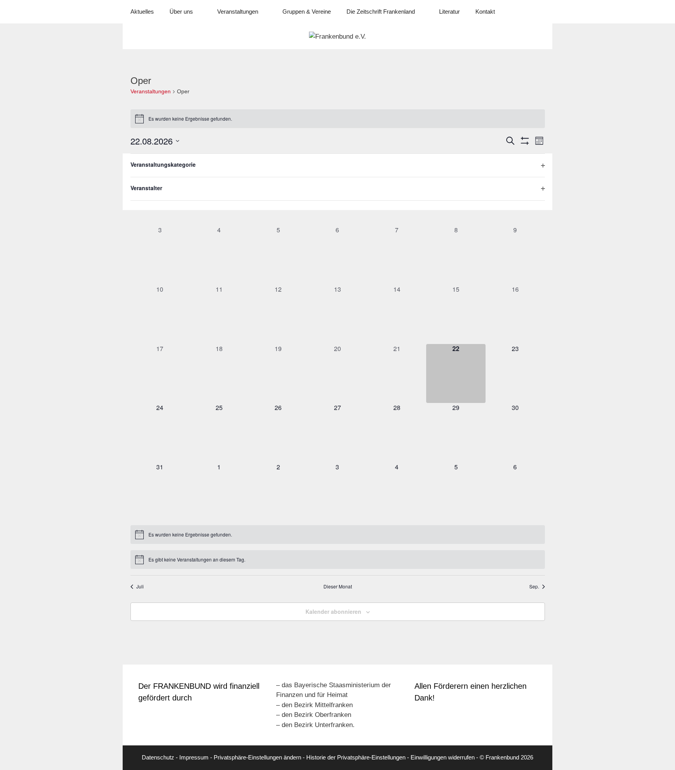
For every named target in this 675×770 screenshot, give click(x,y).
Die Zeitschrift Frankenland (380, 11)
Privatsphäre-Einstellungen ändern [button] (257, 757)
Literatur (449, 11)
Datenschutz (158, 757)
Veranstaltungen (150, 91)
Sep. (534, 586)
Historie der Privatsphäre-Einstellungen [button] (355, 757)
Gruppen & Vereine (306, 11)
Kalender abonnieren (333, 611)
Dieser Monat (337, 586)
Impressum (194, 757)
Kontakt (485, 11)
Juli (140, 586)
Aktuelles (142, 11)
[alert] (337, 118)
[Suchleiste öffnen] (540, 11)
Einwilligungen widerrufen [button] (443, 757)
